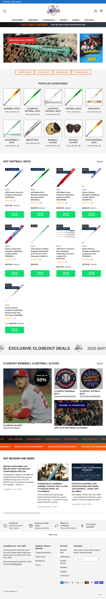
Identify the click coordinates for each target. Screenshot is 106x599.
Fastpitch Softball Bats (53, 110)
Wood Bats (94, 109)
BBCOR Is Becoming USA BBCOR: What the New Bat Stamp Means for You (16, 468)
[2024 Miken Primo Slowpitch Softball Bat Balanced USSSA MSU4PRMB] (65, 177)
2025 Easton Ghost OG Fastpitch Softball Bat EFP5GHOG (14, 195)
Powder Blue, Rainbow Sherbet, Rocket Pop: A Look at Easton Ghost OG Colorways (53, 487)
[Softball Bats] (73, 97)
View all (100, 161)
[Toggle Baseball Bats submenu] (24, 20)
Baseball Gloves (53, 141)
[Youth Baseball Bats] (94, 128)
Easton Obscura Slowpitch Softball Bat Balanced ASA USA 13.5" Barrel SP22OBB (14, 311)
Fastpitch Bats (43, 72)
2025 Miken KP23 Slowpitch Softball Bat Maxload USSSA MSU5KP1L (39, 196)
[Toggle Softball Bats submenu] (39, 20)
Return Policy (40, 557)
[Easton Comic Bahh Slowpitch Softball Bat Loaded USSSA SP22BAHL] (14, 234)
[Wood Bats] (94, 97)
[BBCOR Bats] (32, 128)
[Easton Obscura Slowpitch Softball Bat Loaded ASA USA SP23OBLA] (91, 234)
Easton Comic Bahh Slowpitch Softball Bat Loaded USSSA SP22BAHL (13, 252)
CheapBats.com (12, 591)
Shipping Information (43, 552)
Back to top (53, 534)
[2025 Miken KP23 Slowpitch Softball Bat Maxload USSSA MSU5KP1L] (40, 177)
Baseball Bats (17, 20)
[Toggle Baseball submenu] (68, 20)
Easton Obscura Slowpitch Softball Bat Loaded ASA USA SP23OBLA (90, 252)
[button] (101, 10)
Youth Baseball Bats (94, 141)
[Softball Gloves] (73, 128)
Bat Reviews (17, 564)
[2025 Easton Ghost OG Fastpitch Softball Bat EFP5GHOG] (14, 177)
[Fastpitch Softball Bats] (53, 97)
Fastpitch (75, 20)
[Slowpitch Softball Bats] (32, 97)
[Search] (4, 11)
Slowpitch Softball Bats (32, 110)
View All (100, 363)
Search (38, 565)
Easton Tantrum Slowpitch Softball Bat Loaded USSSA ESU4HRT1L (90, 196)
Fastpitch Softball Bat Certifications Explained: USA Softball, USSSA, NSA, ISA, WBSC (85, 487)
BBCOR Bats (32, 140)
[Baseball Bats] (11, 97)
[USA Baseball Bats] (11, 128)
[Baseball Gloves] (53, 128)
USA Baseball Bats (12, 141)
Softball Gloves (73, 141)
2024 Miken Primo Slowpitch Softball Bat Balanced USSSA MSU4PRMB (65, 196)
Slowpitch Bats (24, 72)
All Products (89, 20)
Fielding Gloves (49, 20)
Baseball (63, 20)
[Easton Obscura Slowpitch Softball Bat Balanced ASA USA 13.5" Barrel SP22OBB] (14, 293)
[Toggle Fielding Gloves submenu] (57, 20)
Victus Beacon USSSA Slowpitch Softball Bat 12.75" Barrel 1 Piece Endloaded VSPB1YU (39, 252)
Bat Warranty (40, 561)
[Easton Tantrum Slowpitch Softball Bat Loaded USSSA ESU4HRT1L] (91, 177)
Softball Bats (33, 20)
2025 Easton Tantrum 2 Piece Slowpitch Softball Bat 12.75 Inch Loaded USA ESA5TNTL (65, 254)
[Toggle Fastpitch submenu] (81, 20)
